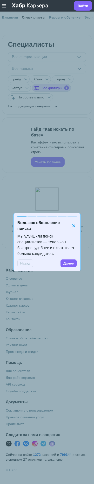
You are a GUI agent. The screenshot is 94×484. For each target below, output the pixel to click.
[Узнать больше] (47, 145)
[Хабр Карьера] (30, 5)
